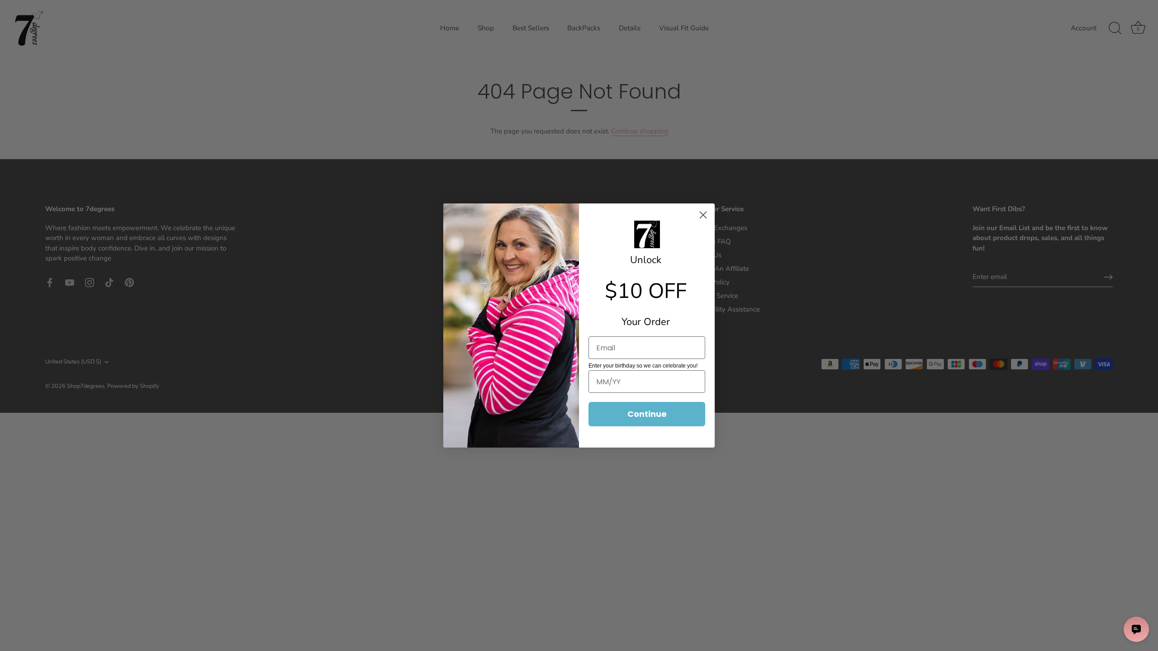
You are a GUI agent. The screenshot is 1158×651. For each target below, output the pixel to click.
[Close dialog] (703, 215)
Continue (647, 414)
